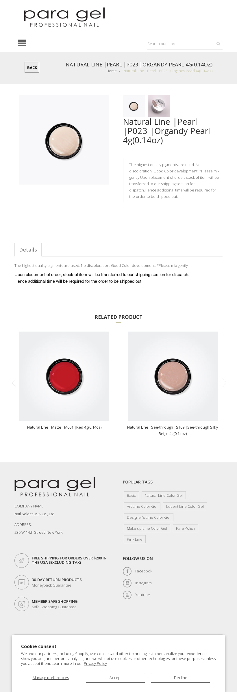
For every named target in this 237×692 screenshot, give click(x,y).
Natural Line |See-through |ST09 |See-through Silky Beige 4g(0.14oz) (172, 430)
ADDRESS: (23, 524)
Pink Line (134, 539)
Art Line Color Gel (142, 506)
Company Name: (29, 506)
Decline (180, 677)
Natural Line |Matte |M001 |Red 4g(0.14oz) (64, 427)
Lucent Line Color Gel (185, 506)
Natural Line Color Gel (164, 495)
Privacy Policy (95, 663)
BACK (32, 67)
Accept (116, 677)
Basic (131, 495)
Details (28, 249)
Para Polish (185, 528)
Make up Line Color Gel (147, 528)
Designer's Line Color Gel (148, 517)
